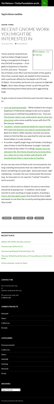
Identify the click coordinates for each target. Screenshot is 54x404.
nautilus (39, 218)
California (5, 323)
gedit (30, 218)
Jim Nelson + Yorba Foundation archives (21, 3)
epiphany (7, 218)
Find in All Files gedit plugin (13, 196)
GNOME (4, 25)
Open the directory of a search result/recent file (29, 129)
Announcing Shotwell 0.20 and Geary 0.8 (17, 251)
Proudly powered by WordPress (12, 401)
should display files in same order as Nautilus (24, 158)
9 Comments (22, 44)
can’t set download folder (15, 107)
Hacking (4, 364)
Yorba (11, 25)
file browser (19, 218)
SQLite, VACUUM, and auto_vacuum (16, 242)
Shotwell (4, 313)
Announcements (8, 345)
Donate (4, 328)
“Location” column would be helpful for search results (28, 126)
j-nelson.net (6, 297)
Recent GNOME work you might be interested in (25, 33)
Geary (3, 318)
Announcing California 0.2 (12, 246)
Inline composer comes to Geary (14, 263)
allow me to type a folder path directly (25, 155)
